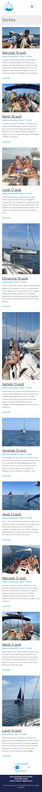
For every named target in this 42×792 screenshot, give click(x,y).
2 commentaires (7, 282)
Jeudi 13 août (11, 514)
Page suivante (21, 771)
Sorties (21, 56)
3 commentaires (7, 734)
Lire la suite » (6, 78)
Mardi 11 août (11, 644)
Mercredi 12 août (14, 578)
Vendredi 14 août (14, 450)
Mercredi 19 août (14, 52)
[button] (32, 6)
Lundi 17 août (11, 190)
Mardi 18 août (12, 116)
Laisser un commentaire (10, 56)
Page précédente (21, 764)
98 (29, 767)
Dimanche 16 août (15, 278)
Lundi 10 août (12, 730)
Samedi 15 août (13, 384)
